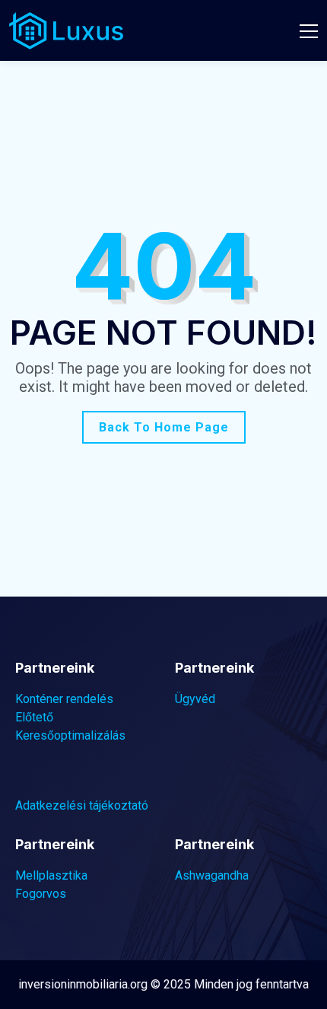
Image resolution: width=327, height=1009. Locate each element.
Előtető (34, 717)
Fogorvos (40, 893)
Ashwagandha (212, 875)
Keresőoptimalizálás (70, 735)
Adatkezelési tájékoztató (81, 805)
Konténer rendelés (64, 699)
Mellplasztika (51, 875)
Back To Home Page (164, 427)
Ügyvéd (195, 699)
